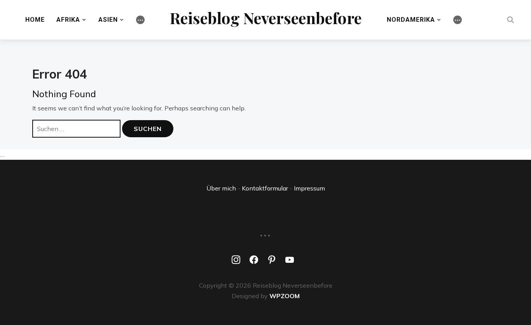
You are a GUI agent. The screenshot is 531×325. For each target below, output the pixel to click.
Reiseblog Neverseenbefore (266, 17)
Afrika (68, 19)
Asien (108, 19)
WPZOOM (284, 296)
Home (35, 19)
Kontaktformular (265, 188)
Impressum (309, 188)
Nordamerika (411, 19)
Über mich (221, 188)
